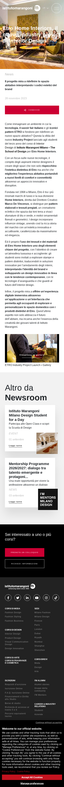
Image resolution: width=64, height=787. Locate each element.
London (38, 629)
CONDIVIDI (34, 110)
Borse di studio (13, 703)
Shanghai (39, 646)
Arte (36, 671)
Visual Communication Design (16, 643)
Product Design (13, 638)
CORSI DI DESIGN (13, 630)
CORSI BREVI (40, 659)
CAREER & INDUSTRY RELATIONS (45, 705)
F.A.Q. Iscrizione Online (17, 693)
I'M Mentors (40, 695)
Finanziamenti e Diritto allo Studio (17, 697)
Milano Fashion (42, 612)
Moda (37, 663)
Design (38, 667)
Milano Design (42, 616)
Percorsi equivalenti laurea (15, 714)
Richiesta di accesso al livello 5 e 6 (17, 708)
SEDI (36, 608)
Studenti (38, 710)
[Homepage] (21, 8)
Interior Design (13, 634)
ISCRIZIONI (10, 680)
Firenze (38, 621)
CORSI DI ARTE (12, 658)
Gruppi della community (40, 689)
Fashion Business (14, 621)
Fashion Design (13, 612)
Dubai (37, 633)
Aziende (38, 714)
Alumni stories (41, 684)
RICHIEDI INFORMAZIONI (24, 564)
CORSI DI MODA (12, 608)
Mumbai (38, 642)
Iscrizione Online (14, 688)
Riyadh (38, 637)
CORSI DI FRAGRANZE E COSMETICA (16, 661)
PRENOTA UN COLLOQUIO (24, 552)
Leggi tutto (15, 446)
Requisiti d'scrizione (15, 684)
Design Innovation (14, 648)
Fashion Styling (13, 616)
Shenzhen (39, 650)
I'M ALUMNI (39, 680)
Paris (37, 625)
